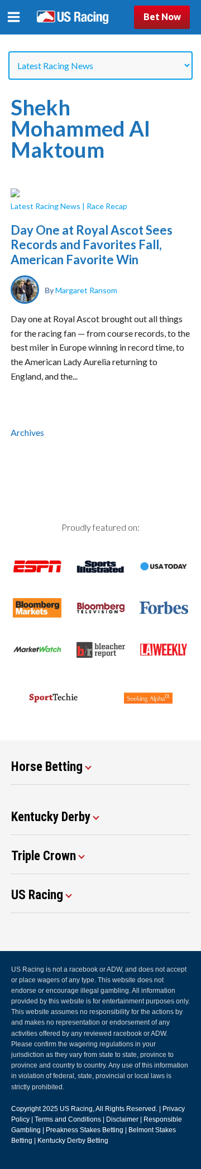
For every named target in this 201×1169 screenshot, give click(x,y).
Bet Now (162, 16)
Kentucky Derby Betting (72, 1140)
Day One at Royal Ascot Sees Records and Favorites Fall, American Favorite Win (92, 244)
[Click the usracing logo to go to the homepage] (72, 17)
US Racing (76, 1109)
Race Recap (107, 206)
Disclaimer (122, 1119)
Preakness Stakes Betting (84, 1130)
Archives (27, 432)
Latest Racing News (45, 206)
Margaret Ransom (86, 289)
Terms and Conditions (68, 1119)
